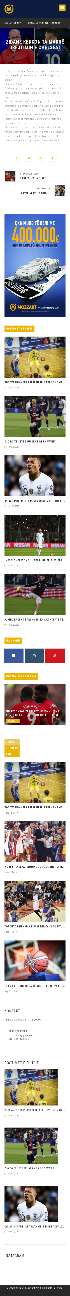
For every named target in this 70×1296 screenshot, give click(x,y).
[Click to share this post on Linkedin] (53, 158)
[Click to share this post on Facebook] (17, 158)
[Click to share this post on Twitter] (29, 158)
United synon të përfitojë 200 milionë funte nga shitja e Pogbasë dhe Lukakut (34, 713)
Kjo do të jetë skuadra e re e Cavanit (30, 441)
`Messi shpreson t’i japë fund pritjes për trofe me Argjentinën (38, 23)
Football (13, 721)
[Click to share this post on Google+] (41, 158)
